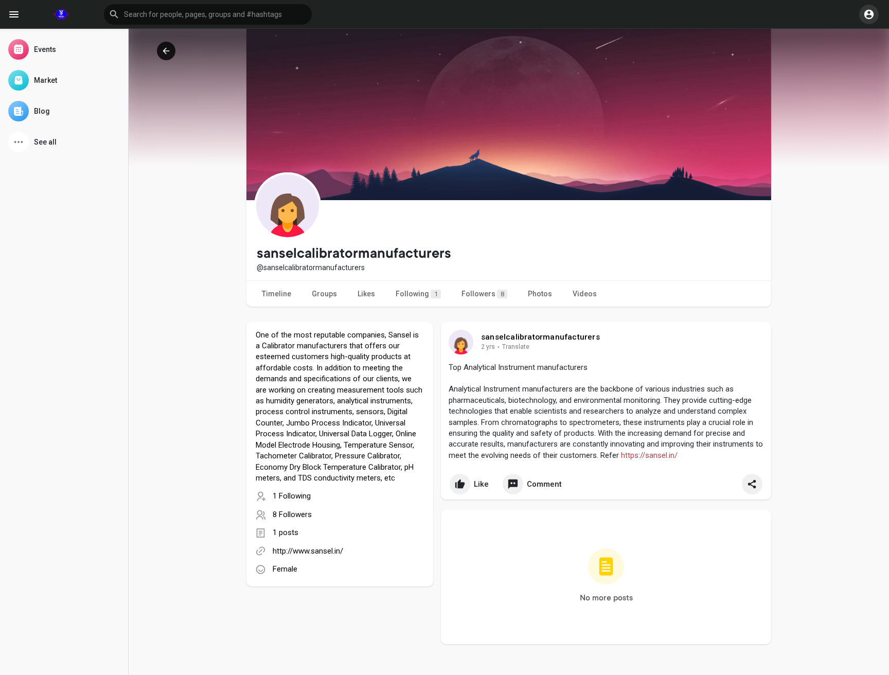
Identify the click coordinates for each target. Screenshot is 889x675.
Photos (540, 294)
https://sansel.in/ (649, 455)
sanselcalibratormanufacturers (540, 337)
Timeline (276, 294)
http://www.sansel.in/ (308, 551)
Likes (366, 294)
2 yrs (488, 346)
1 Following (292, 496)
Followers (482, 294)
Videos (585, 294)
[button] (208, 14)
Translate (515, 346)
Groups (324, 294)
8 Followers (292, 514)
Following (417, 294)
